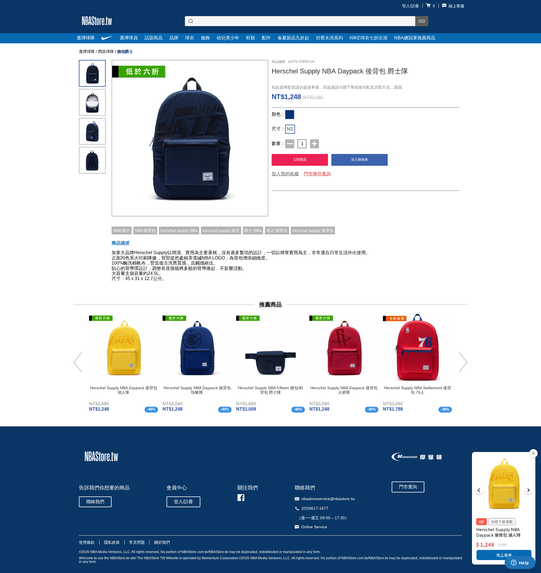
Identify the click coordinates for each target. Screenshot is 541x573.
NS (290, 129)
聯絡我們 (95, 501)
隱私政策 (112, 542)
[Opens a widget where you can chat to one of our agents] (519, 563)
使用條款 (87, 542)
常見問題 (137, 542)
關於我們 (162, 542)
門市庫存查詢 (317, 173)
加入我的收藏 (285, 173)
